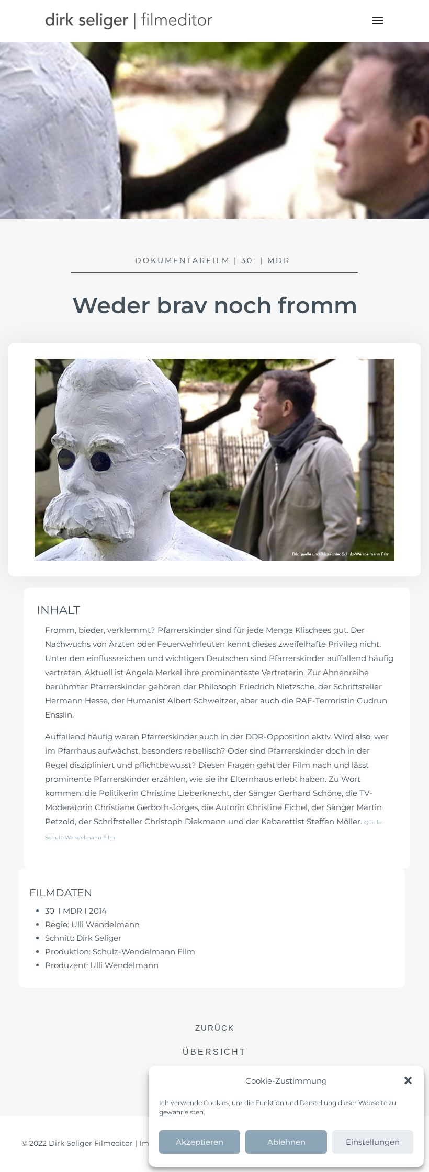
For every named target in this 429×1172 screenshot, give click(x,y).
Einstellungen (373, 1142)
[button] (408, 1080)
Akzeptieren (199, 1142)
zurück (214, 1027)
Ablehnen (286, 1142)
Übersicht (214, 1052)
